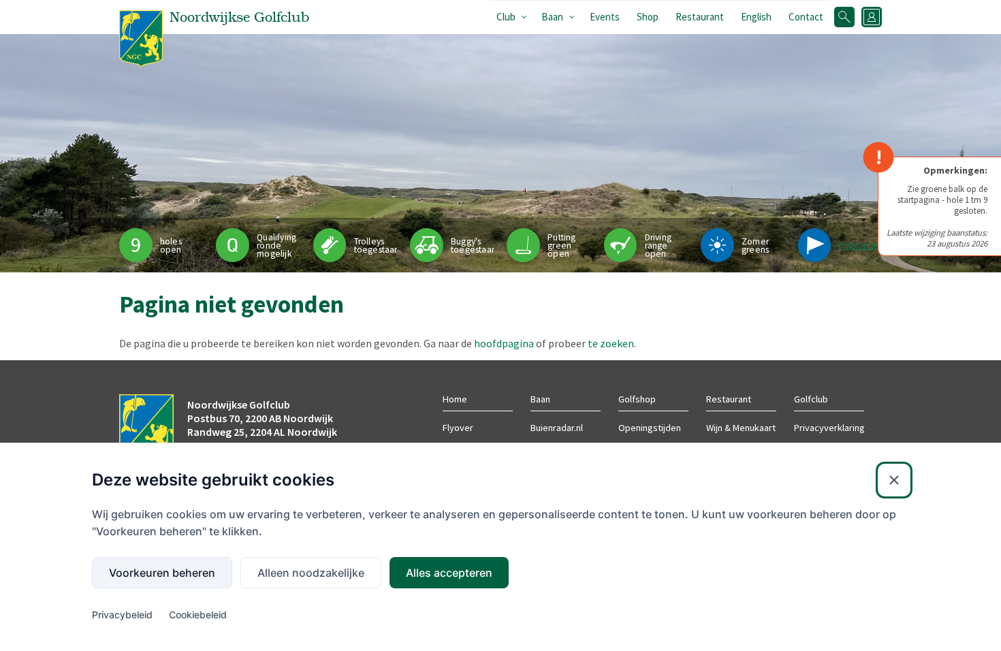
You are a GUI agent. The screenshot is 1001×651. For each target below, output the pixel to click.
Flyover (458, 428)
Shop (647, 16)
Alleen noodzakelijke (310, 572)
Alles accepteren (449, 572)
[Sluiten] (894, 480)
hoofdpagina (504, 343)
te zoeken (611, 343)
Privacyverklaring (829, 428)
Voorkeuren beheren (162, 572)
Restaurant (700, 16)
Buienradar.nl (556, 428)
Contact (806, 16)
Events (605, 16)
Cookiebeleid (198, 614)
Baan (552, 16)
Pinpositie (858, 245)
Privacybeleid (122, 614)
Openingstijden (649, 428)
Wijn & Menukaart (741, 428)
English (756, 16)
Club (505, 16)
